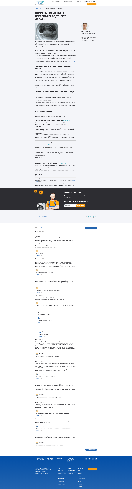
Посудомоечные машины (62, 473)
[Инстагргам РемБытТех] (86, 459)
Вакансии (80, 484)
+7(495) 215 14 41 (87, 1)
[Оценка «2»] (90, 216)
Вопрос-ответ (79, 3)
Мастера (79, 481)
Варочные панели (61, 478)
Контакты (73, 3)
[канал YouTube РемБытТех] (89, 459)
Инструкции (80, 486)
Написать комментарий (91, 227)
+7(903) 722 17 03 (94, 1)
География (67, 3)
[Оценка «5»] (95, 216)
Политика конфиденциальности (40, 471)
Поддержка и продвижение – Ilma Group (41, 473)
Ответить (38, 255)
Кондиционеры (60, 476)
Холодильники (60, 470)
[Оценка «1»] (88, 216)
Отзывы (79, 479)
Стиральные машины (42, 216)
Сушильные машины (61, 484)
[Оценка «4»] (93, 216)
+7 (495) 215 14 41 (50, 458)
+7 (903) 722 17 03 (50, 459)
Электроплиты (60, 479)
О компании (80, 476)
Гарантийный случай (81, 478)
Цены (61, 3)
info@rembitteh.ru (60, 458)
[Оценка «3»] (92, 216)
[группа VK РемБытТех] (96, 459)
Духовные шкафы (61, 481)
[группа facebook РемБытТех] (93, 459)
